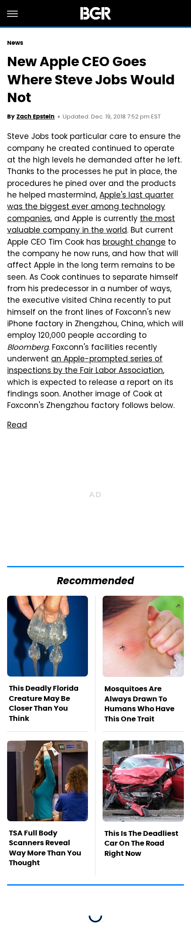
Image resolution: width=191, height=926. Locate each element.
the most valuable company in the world (91, 225)
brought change (134, 243)
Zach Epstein (35, 116)
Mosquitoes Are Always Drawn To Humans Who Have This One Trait (139, 703)
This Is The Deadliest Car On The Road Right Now (141, 843)
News (15, 43)
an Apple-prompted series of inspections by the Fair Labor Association (85, 365)
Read (17, 425)
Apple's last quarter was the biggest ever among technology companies (90, 208)
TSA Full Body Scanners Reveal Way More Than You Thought (45, 847)
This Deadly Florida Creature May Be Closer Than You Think (44, 703)
